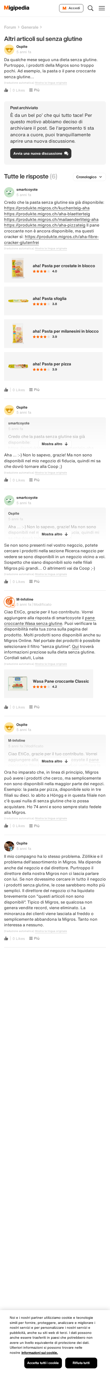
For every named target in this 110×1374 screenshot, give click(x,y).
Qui (75, 646)
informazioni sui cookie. (39, 1352)
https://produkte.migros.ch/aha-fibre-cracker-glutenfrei (51, 239)
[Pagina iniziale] (16, 8)
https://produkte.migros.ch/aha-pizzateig (44, 225)
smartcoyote (27, 189)
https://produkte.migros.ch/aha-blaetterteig (47, 214)
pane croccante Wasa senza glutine (50, 620)
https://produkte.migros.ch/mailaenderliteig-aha (51, 219)
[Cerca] (90, 8)
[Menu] (102, 8)
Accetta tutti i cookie (43, 1362)
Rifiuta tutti (81, 1362)
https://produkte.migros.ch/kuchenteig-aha (47, 208)
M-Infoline (24, 599)
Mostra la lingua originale (51, 83)
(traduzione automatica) (19, 83)
